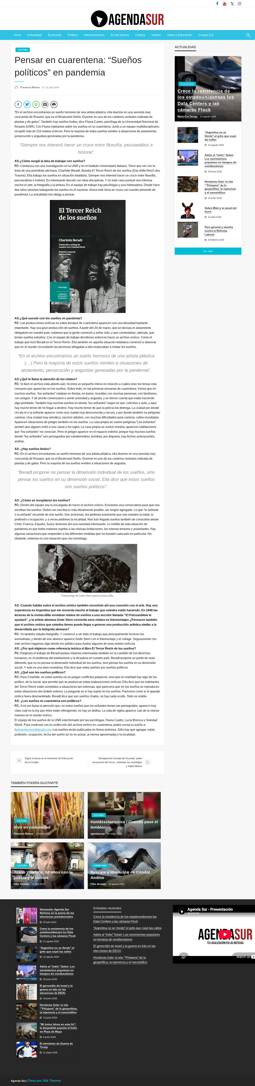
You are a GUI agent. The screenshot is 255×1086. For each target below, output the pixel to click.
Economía (54, 35)
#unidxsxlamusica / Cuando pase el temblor (124, 824)
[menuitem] (17, 35)
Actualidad (34, 35)
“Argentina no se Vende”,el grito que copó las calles (220, 136)
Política (73, 35)
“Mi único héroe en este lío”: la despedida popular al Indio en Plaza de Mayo (58, 1028)
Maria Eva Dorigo (188, 116)
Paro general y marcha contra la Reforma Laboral (219, 231)
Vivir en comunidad (32, 827)
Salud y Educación (179, 35)
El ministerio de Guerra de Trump (56, 1045)
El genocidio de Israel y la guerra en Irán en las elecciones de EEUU (56, 989)
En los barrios (120, 35)
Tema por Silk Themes (44, 1080)
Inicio (17, 35)
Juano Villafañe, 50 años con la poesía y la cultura (43, 875)
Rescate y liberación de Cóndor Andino (120, 875)
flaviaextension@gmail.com (33, 729)
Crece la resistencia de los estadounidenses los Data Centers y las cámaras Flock (206, 100)
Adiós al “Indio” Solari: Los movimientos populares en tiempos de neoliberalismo (220, 161)
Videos (156, 35)
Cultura (140, 35)
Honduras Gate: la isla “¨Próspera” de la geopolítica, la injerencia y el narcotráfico (220, 187)
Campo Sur (206, 35)
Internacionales (94, 35)
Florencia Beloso (30, 87)
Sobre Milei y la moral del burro (221, 209)
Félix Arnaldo (22, 884)
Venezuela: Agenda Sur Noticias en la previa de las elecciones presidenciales (57, 913)
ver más (208, 251)
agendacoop (98, 833)
